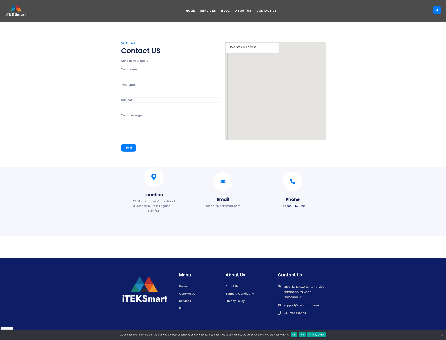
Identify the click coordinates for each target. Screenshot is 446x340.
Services (208, 10)
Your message (131, 115)
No (302, 334)
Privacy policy (316, 334)
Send (128, 147)
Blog (225, 10)
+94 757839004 (295, 313)
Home (190, 10)
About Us (243, 10)
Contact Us (267, 10)
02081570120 (296, 206)
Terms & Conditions (240, 294)
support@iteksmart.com (301, 305)
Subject (126, 100)
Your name (129, 69)
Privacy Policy (235, 301)
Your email (128, 85)
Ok (293, 334)
